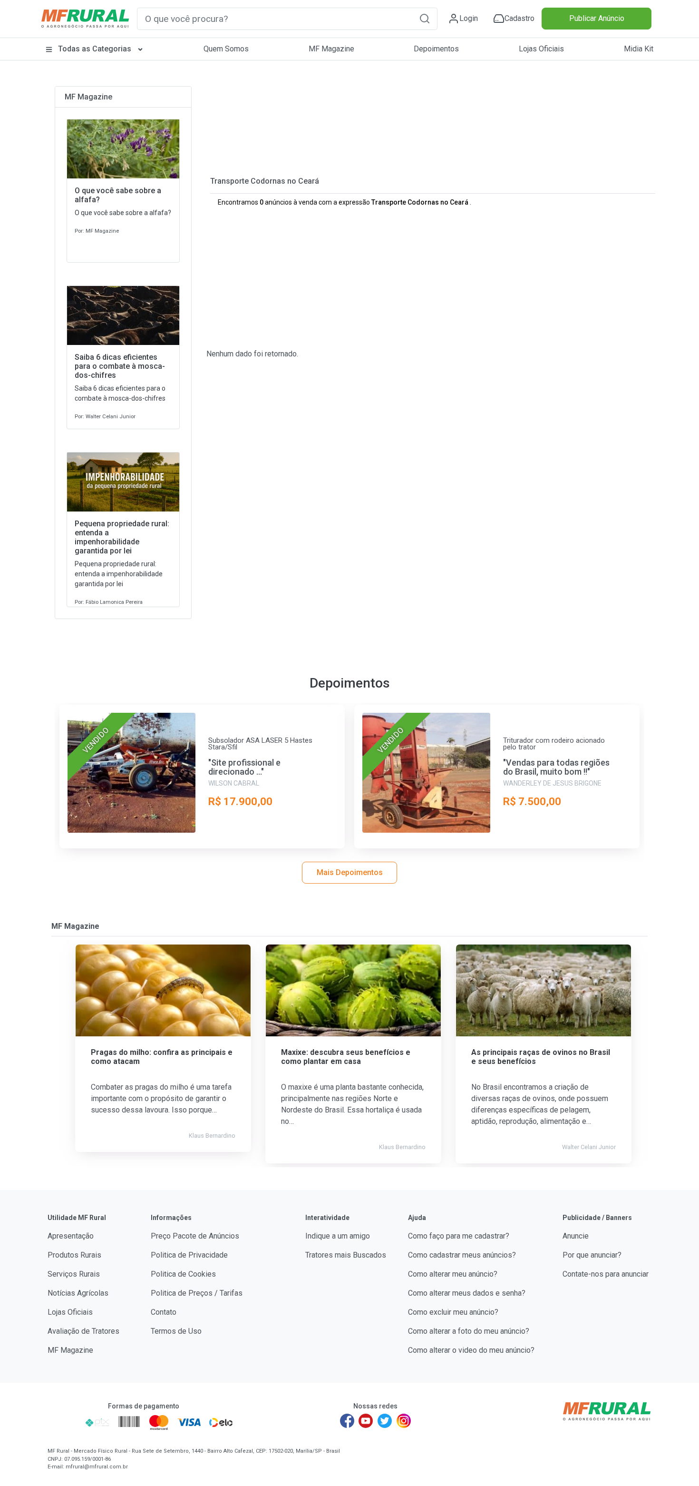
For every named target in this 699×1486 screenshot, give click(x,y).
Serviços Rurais (74, 1274)
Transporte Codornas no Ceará (264, 181)
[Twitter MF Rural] (384, 1421)
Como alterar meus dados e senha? (466, 1293)
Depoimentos (436, 48)
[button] (424, 18)
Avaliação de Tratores (83, 1331)
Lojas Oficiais (541, 48)
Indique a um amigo (337, 1235)
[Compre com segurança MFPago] (63, 1422)
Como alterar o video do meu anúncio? (471, 1350)
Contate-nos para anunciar (606, 1274)
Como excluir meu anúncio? (453, 1312)
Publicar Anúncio (596, 18)
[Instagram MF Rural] (403, 1421)
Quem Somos (226, 48)
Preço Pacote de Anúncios (195, 1235)
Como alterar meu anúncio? (452, 1274)
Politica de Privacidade (189, 1255)
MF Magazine (331, 48)
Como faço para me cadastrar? (458, 1235)
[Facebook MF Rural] (347, 1421)
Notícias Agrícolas (78, 1293)
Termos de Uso (176, 1331)
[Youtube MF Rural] (366, 1421)
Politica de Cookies (183, 1274)
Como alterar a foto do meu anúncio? (468, 1331)
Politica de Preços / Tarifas (197, 1293)
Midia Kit (638, 48)
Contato (163, 1312)
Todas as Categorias (94, 48)
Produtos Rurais (74, 1255)
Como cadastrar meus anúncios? (462, 1255)
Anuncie (576, 1235)
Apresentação (71, 1235)
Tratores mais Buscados (345, 1255)
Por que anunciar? (592, 1255)
